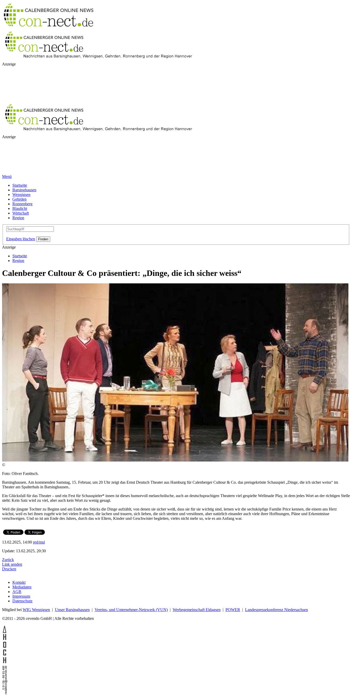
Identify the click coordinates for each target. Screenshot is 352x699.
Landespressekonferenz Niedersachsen (276, 609)
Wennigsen (21, 194)
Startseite (19, 185)
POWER (232, 609)
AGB (16, 591)
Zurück (8, 559)
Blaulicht (19, 208)
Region (18, 218)
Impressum (21, 596)
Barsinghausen (24, 190)
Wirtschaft (20, 213)
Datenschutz (22, 601)
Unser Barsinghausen (72, 609)
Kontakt (19, 582)
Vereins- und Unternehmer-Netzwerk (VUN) (131, 609)
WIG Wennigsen (36, 609)
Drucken (9, 569)
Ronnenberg (22, 204)
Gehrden (19, 199)
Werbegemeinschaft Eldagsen (197, 609)
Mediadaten (21, 587)
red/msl (39, 542)
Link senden (12, 564)
